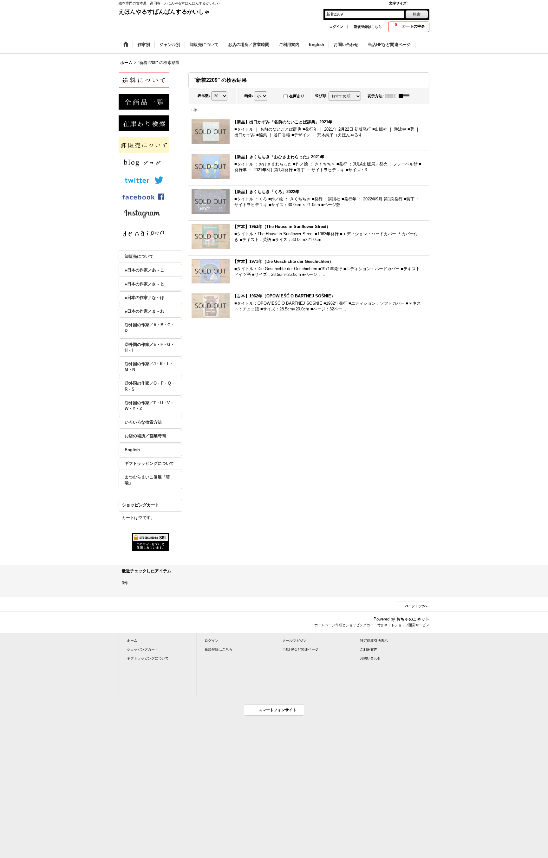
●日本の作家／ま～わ (144, 311)
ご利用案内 (368, 649)
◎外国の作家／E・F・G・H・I (149, 347)
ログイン (336, 27)
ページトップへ (416, 606)
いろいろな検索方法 (143, 422)
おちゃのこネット (412, 619)
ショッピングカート (142, 649)
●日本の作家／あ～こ (144, 270)
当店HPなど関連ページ (300, 649)
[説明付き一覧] (406, 96)
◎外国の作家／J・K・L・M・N (149, 366)
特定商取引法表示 (374, 640)
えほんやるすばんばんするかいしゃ (164, 12)
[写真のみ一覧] (392, 96)
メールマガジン (294, 640)
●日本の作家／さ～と (144, 284)
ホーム (132, 640)
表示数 (204, 96)
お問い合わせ (370, 658)
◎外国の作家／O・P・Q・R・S (150, 386)
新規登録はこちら (368, 27)
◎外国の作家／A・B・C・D (149, 327)
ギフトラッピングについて (149, 463)
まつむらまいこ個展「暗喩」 (147, 480)
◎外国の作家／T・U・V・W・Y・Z (149, 405)
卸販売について (139, 256)
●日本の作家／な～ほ (144, 297)
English (132, 449)
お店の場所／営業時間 (145, 435)
